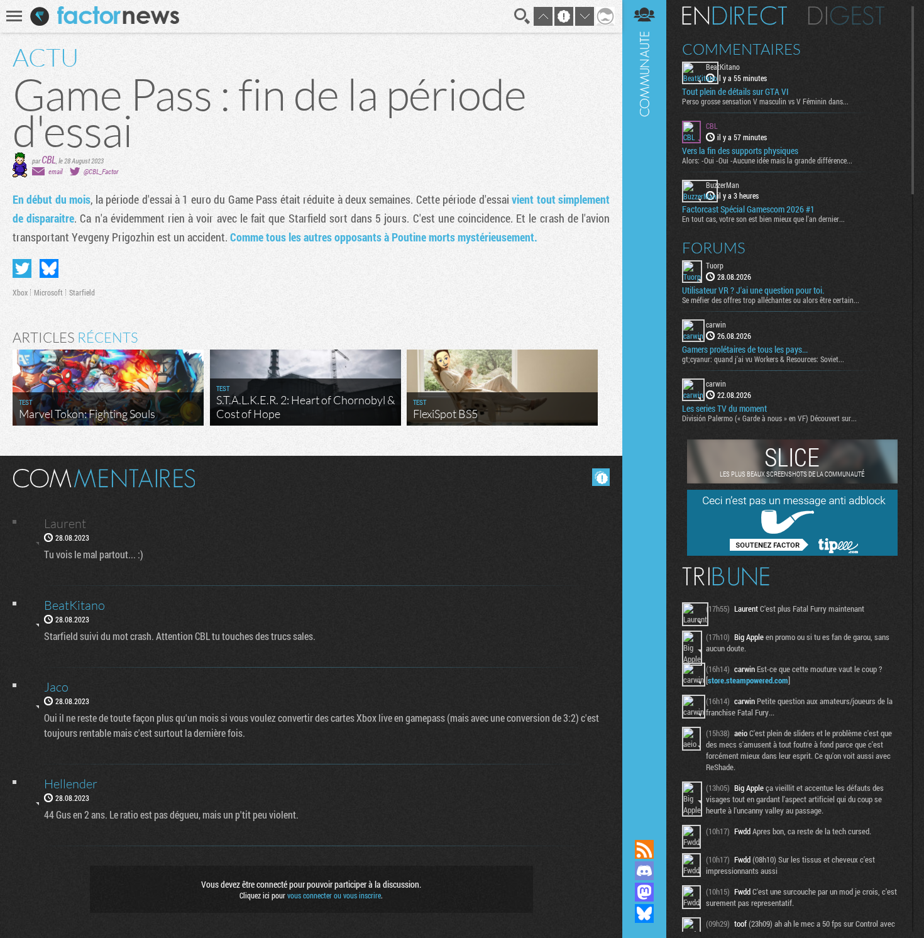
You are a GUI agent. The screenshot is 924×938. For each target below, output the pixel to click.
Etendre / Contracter (644, 828)
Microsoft (48, 292)
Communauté (644, 407)
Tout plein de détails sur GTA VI (735, 92)
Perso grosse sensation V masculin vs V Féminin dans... (765, 101)
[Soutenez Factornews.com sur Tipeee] (792, 553)
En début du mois (52, 199)
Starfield (82, 292)
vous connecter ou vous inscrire (334, 895)
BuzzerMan (722, 185)
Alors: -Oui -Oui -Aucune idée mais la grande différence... (767, 160)
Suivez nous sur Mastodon (644, 892)
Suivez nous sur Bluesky (644, 913)
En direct (734, 15)
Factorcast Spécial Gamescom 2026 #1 (748, 209)
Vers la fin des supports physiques (740, 151)
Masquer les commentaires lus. (601, 477)
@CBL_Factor (101, 171)
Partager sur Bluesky (49, 268)
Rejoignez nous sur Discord (644, 870)
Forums (713, 247)
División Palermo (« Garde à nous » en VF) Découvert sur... (769, 418)
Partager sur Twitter (22, 268)
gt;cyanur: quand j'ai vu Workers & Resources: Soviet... (763, 359)
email (55, 171)
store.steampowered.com (748, 680)
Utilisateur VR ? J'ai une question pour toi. (753, 290)
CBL (48, 159)
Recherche (522, 16)
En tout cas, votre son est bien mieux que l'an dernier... (763, 219)
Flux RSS (644, 849)
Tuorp (714, 265)
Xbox (20, 292)
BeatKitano (723, 67)
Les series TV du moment (724, 409)
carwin (716, 324)
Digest (846, 15)
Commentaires (741, 49)
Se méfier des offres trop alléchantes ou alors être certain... (770, 300)
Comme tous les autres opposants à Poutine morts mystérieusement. (383, 237)
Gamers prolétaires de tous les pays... (745, 350)
